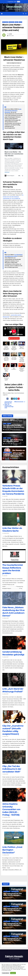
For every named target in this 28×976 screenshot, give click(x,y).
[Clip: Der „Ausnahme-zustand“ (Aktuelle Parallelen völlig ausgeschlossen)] (14, 722)
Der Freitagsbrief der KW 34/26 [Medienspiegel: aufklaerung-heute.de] (12, 910)
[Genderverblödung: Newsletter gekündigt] (14, 648)
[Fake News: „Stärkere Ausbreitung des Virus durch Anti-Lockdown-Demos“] (14, 604)
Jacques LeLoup (16, 443)
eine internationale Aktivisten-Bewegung (13, 110)
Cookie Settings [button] (5, 973)
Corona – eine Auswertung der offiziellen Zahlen (13, 440)
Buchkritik (6, 452)
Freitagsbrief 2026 (14, 891)
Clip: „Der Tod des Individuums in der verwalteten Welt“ (11, 769)
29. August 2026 (8, 897)
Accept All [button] (13, 973)
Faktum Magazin (14, 6)
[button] (23, 13)
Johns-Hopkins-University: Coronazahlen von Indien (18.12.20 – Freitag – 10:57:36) (11, 809)
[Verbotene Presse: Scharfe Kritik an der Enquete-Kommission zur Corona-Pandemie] (14, 482)
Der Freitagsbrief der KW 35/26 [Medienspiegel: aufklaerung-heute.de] (12, 895)
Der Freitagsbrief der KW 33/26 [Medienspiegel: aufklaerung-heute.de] (12, 925)
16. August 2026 (8, 927)
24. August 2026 (8, 912)
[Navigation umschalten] (26, 14)
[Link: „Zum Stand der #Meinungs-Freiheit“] (14, 685)
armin (10, 34)
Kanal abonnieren (14, 338)
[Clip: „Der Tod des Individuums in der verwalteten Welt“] (14, 762)
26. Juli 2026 (7, 942)
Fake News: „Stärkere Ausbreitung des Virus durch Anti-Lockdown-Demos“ (13, 611)
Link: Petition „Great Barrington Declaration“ (12, 850)
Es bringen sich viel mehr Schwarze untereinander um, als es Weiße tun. (13, 196)
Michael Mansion (16, 429)
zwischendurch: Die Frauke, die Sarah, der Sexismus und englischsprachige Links (9, 404)
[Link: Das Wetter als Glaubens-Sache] (14, 524)
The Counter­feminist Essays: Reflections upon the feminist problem (12, 569)
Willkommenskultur (19, 401)
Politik (5, 423)
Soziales (9, 423)
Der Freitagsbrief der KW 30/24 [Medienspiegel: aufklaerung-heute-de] (12, 940)
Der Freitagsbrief (7, 891)
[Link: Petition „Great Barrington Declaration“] (14, 843)
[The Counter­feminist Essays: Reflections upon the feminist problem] (14, 561)
